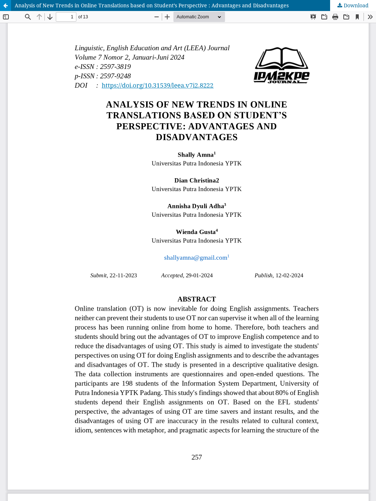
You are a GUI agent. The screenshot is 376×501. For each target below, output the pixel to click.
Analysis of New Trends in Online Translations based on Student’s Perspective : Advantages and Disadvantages (152, 5)
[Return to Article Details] (5, 5)
